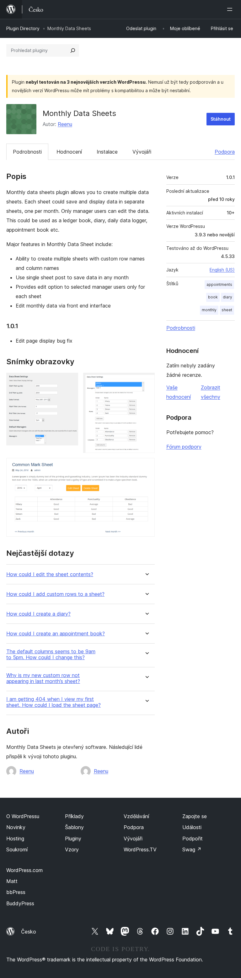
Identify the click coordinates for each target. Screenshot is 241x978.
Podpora (225, 152)
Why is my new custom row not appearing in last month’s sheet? (43, 678)
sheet (227, 310)
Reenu (65, 124)
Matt (12, 881)
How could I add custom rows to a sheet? (55, 594)
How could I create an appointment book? (55, 634)
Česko (28, 931)
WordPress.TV (140, 849)
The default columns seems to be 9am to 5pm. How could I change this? (50, 654)
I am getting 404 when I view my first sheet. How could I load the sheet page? (53, 702)
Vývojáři (141, 152)
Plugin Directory (23, 28)
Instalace (107, 152)
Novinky (15, 827)
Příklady (74, 816)
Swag (191, 849)
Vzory (72, 849)
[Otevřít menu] (231, 9)
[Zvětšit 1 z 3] (70, 381)
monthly (209, 310)
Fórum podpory (183, 447)
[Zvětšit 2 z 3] (146, 381)
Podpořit (192, 838)
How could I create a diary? (38, 614)
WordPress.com (24, 870)
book (213, 297)
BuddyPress (20, 903)
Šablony (74, 827)
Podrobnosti (27, 152)
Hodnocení (69, 152)
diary (227, 297)
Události (191, 827)
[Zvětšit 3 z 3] (146, 466)
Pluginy (73, 838)
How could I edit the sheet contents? (49, 574)
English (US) (222, 269)
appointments (219, 284)
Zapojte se (194, 816)
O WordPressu (22, 816)
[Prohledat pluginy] (73, 50)
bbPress (15, 892)
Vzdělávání (136, 816)
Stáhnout (221, 119)
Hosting (15, 838)
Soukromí (17, 849)
